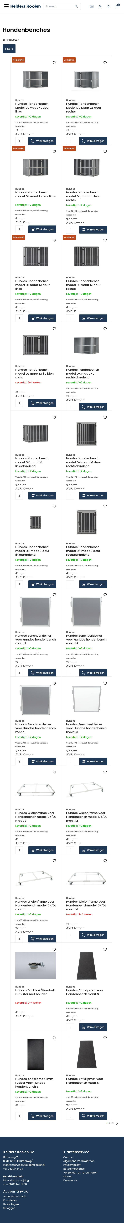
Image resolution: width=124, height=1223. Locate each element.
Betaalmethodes (74, 1169)
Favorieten (10, 1200)
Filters (9, 49)
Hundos (19, 100)
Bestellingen (11, 1204)
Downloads (70, 1180)
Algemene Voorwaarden (78, 1161)
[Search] (76, 6)
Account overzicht (15, 1196)
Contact (68, 1157)
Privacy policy (72, 1165)
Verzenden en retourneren (80, 1172)
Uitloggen (9, 1208)
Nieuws (67, 1176)
